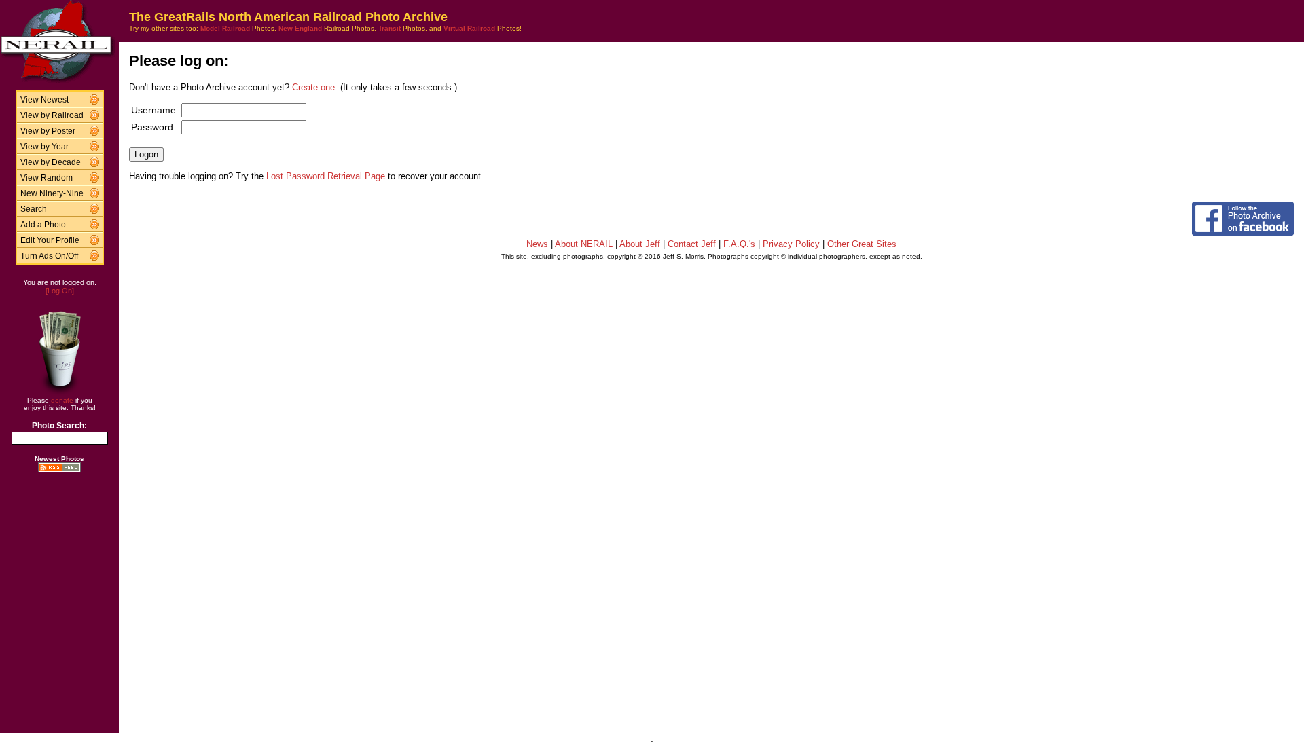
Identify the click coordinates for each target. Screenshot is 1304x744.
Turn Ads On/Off (49, 256)
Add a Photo (43, 225)
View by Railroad (52, 115)
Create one (313, 87)
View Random (46, 178)
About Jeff (639, 244)
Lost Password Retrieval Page (325, 176)
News (537, 244)
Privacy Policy (791, 244)
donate (62, 400)
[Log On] (60, 290)
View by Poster (47, 131)
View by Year (44, 147)
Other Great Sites (861, 244)
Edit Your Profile (49, 240)
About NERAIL (584, 244)
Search (33, 209)
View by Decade (50, 162)
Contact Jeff (692, 244)
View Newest (44, 100)
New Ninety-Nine (52, 193)
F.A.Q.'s (739, 244)
